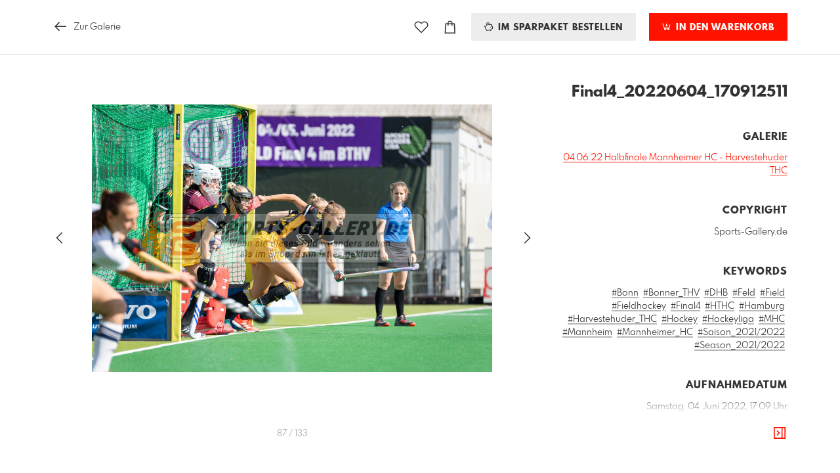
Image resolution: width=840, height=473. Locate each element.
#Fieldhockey (639, 306)
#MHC (772, 319)
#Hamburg (762, 306)
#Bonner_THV (671, 293)
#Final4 (685, 306)
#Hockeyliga (728, 319)
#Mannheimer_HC (655, 332)
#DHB (716, 293)
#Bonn (625, 293)
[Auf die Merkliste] (421, 27)
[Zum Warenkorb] (450, 27)
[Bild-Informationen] (780, 433)
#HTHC (719, 306)
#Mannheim (587, 332)
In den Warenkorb (723, 27)
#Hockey (680, 319)
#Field (772, 293)
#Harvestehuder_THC (612, 319)
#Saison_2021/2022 (741, 332)
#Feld (743, 293)
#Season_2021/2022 (739, 345)
